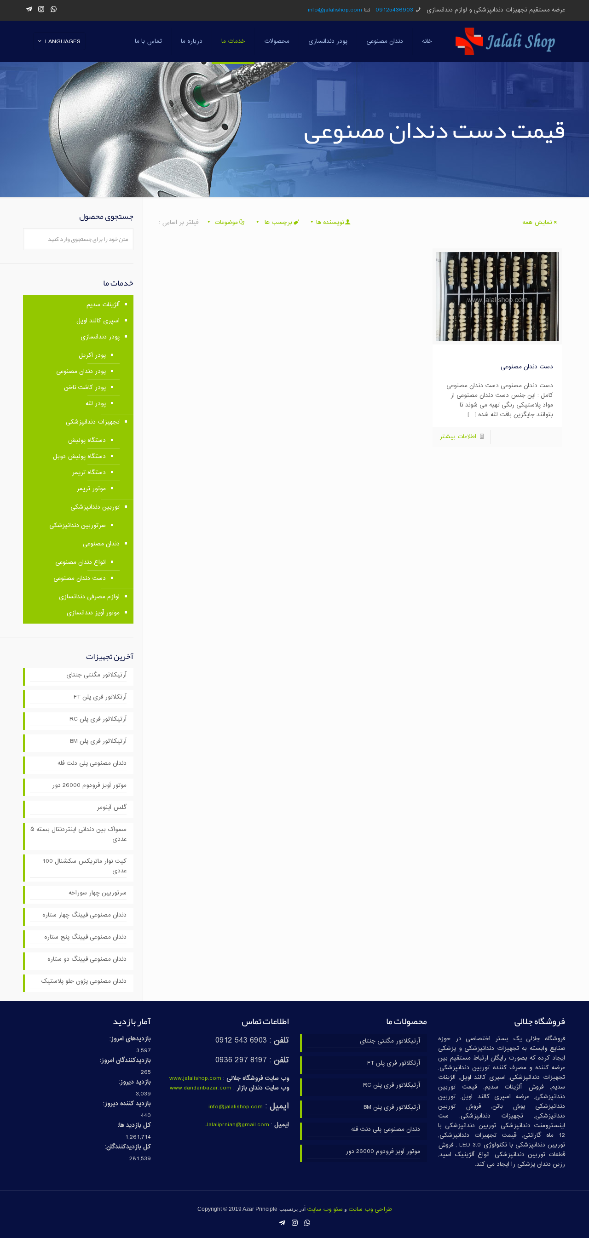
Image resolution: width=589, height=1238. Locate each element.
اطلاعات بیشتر (457, 437)
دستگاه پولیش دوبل (79, 457)
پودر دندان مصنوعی (81, 372)
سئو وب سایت (325, 1209)
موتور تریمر (91, 489)
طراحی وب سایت (370, 1209)
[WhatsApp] (53, 10)
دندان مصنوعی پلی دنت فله (92, 763)
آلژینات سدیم (103, 305)
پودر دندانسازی (100, 337)
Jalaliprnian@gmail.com (237, 1125)
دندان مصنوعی (101, 544)
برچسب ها (277, 223)
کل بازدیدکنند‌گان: (128, 1147)
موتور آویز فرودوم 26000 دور (89, 786)
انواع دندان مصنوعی (80, 562)
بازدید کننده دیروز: (127, 1104)
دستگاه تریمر (89, 473)
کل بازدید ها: (134, 1125)
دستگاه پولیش (87, 441)
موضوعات (226, 223)
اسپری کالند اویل (98, 321)
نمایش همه (537, 223)
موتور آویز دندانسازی (93, 613)
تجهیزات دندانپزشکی (93, 422)
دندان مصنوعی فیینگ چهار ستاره (84, 915)
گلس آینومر (112, 808)
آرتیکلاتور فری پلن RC (98, 719)
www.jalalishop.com (195, 1078)
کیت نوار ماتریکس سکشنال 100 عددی (84, 866)
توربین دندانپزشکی (95, 507)
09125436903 (394, 10)
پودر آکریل (92, 355)
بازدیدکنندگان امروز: (125, 1061)
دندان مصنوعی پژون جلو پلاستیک (84, 981)
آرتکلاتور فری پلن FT (100, 697)
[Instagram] (41, 10)
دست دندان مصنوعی (527, 367)
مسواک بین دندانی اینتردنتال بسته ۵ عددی (78, 834)
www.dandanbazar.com (200, 1088)
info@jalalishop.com (335, 10)
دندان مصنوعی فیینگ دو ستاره (87, 959)
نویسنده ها (330, 223)
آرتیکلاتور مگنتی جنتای (96, 675)
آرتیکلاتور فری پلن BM (98, 741)
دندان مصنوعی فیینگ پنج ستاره (85, 937)
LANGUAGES (63, 42)
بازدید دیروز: (135, 1082)
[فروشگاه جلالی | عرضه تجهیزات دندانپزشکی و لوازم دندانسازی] (505, 41)
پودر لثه (96, 404)
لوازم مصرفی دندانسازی (89, 597)
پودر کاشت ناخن (85, 388)
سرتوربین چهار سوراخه (98, 893)
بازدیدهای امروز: (130, 1039)
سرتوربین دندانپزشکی (77, 526)
